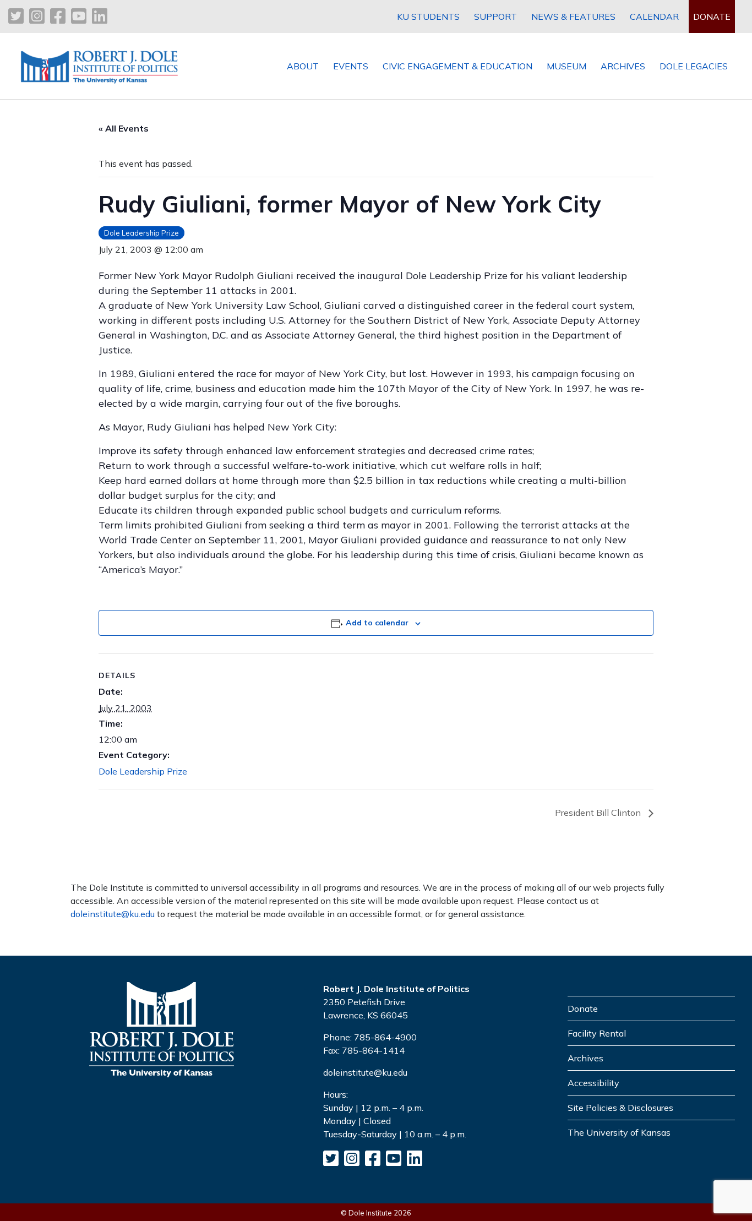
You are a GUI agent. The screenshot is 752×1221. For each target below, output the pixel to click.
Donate (583, 1008)
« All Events (124, 128)
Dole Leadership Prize (141, 232)
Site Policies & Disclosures (620, 1107)
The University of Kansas (619, 1132)
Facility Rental (597, 1033)
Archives (585, 1058)
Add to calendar (377, 623)
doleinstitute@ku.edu (112, 913)
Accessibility (593, 1082)
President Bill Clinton (599, 812)
